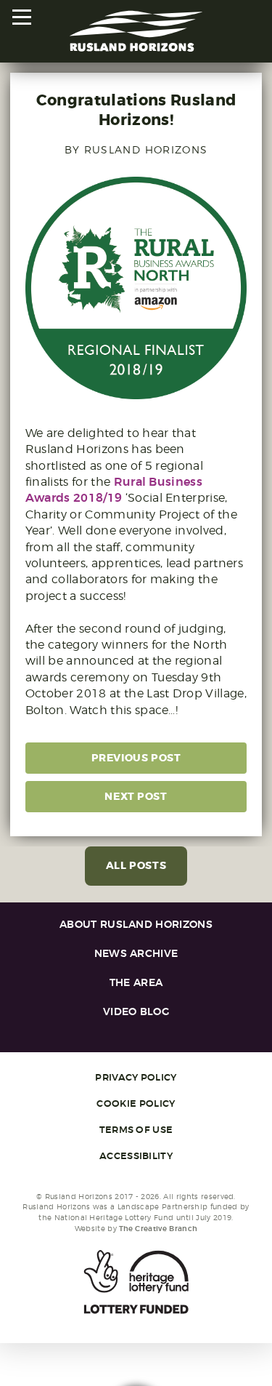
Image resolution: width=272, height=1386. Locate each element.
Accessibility (136, 1156)
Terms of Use (136, 1130)
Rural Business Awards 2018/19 (113, 489)
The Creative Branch (158, 1228)
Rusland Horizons (136, 31)
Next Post (135, 797)
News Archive (136, 954)
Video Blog (136, 1012)
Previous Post (136, 758)
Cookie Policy (135, 1104)
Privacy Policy (135, 1077)
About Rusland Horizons (136, 924)
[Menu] (23, 17)
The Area (136, 983)
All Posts (136, 866)
